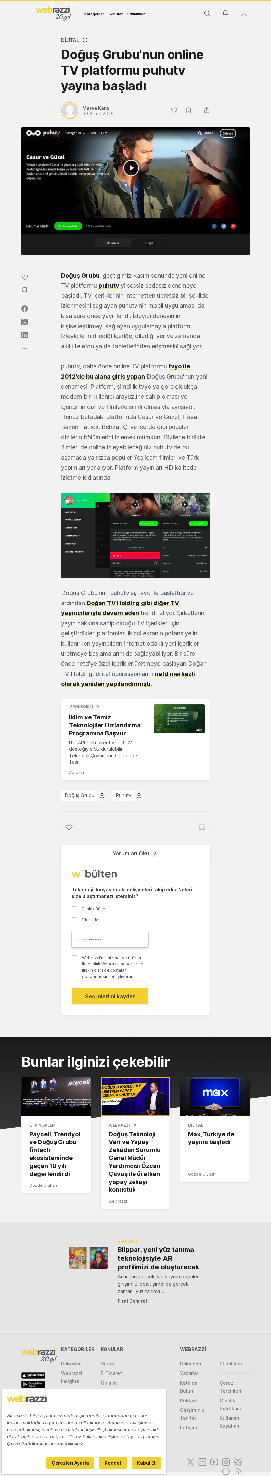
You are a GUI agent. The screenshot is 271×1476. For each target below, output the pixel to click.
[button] (135, 535)
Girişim (109, 1383)
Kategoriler (94, 14)
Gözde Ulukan (43, 1185)
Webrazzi (118, 1201)
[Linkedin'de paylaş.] (24, 335)
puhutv (108, 285)
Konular (116, 14)
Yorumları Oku (134, 853)
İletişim (188, 1427)
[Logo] (54, 13)
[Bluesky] (237, 1461)
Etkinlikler (136, 14)
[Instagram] (225, 1461)
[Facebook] (225, 1471)
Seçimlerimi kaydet (110, 996)
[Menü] (24, 15)
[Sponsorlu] (179, 718)
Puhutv (123, 795)
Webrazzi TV (122, 1125)
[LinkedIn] (202, 1461)
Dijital (70, 40)
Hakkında (190, 1363)
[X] (190, 1461)
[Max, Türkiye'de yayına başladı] (215, 1096)
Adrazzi (76, 772)
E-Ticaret (111, 1373)
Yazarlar (189, 1373)
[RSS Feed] (237, 1471)
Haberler (71, 1363)
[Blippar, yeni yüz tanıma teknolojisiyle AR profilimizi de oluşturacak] (88, 1257)
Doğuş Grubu (79, 795)
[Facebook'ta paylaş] (24, 308)
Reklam (188, 1400)
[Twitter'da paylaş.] (24, 322)
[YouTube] (213, 1461)
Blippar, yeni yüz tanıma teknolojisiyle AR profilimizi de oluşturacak (158, 1258)
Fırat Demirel (132, 1301)
